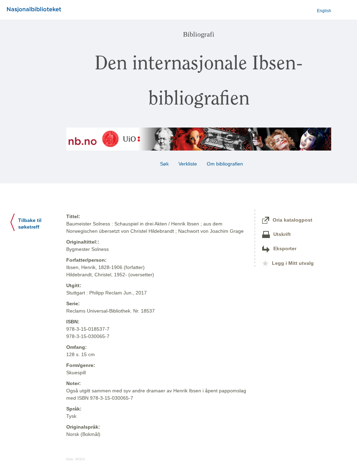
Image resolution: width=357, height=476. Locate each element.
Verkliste (187, 164)
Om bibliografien (225, 164)
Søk (164, 164)
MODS (80, 459)
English (324, 10)
